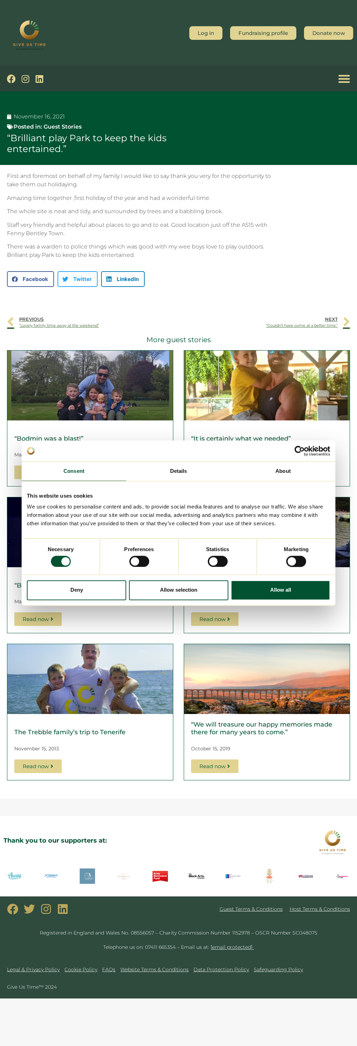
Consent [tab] (73, 471)
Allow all (280, 590)
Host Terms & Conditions (320, 909)
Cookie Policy (80, 969)
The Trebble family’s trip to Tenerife (70, 732)
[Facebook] (11, 78)
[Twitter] (29, 909)
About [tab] (283, 471)
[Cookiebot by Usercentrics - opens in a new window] (299, 451)
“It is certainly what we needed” (241, 438)
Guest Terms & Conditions (251, 909)
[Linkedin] (39, 78)
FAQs (108, 969)
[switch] (139, 561)
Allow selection (178, 590)
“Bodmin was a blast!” (48, 438)
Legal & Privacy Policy (33, 969)
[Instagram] (25, 78)
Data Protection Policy (221, 969)
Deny (76, 590)
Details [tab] (178, 471)
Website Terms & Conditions (154, 969)
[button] (344, 78)
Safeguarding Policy (278, 969)
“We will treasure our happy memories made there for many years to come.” (261, 728)
